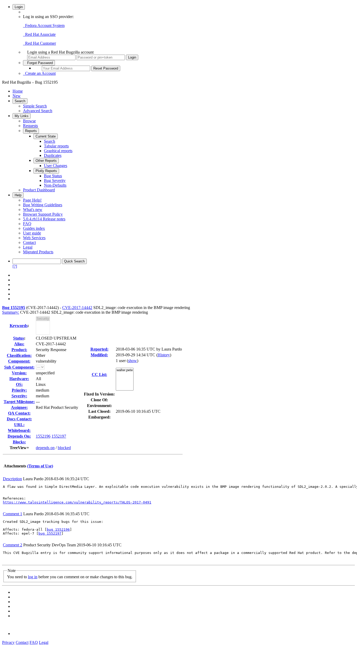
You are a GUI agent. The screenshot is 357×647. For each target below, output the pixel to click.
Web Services (34, 238)
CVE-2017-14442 (77, 307)
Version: (19, 373)
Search (20, 101)
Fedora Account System (44, 25)
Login (19, 7)
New (17, 96)
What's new (32, 209)
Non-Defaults (55, 185)
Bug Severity (55, 180)
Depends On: (19, 436)
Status (18, 338)
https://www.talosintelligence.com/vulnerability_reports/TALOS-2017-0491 (77, 502)
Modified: (99, 355)
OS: (19, 384)
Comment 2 (12, 545)
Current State (46, 136)
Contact (29, 242)
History (164, 355)
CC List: (99, 374)
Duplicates (52, 155)
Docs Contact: (19, 419)
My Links (21, 116)
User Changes (55, 165)
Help (18, 195)
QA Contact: (19, 413)
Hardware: (19, 378)
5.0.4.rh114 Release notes (44, 219)
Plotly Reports (46, 171)
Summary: (10, 312)
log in (32, 577)
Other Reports (46, 161)
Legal (27, 247)
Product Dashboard (39, 190)
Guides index (34, 228)
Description (12, 479)
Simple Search (35, 106)
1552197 (58, 436)
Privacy (8, 642)
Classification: (19, 355)
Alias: (19, 344)
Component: (19, 361)
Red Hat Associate (39, 34)
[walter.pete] (124, 370)
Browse (29, 121)
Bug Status (53, 176)
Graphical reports (58, 150)
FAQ (27, 223)
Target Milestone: (19, 401)
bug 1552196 (58, 529)
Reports (31, 131)
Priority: (19, 390)
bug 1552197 (49, 533)
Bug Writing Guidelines (42, 205)
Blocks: (19, 442)
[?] (15, 266)
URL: (19, 424)
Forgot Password (39, 63)
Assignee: (19, 407)
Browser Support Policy (43, 214)
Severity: (19, 396)
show (132, 360)
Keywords (19, 325)
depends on (45, 447)
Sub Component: (19, 367)
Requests (30, 125)
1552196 (43, 436)
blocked (64, 447)
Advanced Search (37, 110)
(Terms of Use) (40, 466)
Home (18, 91)
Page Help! (32, 200)
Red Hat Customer (39, 43)
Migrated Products (38, 252)
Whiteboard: (19, 430)
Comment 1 (12, 514)
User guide (32, 233)
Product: (19, 349)
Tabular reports (56, 146)
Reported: (99, 349)
